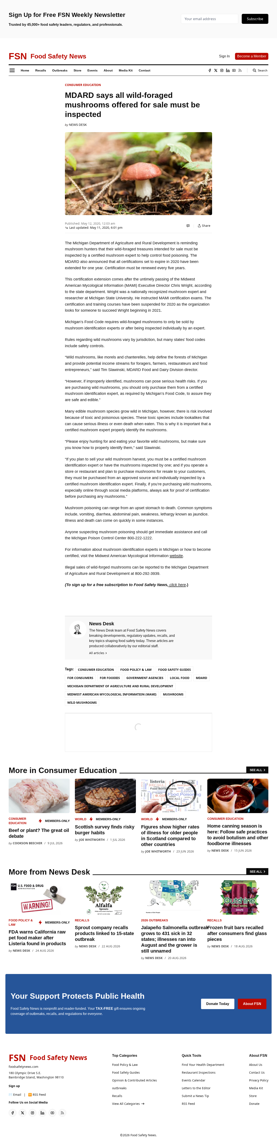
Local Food (179, 678)
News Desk (78, 124)
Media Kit (256, 1088)
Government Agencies (144, 678)
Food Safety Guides (174, 670)
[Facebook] (210, 70)
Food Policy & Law (136, 670)
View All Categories (126, 1104)
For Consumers (80, 678)
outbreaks (119, 1088)
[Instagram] (222, 70)
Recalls (82, 920)
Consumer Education (83, 85)
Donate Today (217, 1004)
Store (253, 1096)
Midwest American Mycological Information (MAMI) (111, 694)
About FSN (252, 1004)
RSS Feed (188, 1104)
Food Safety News (143, 1135)
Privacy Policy (258, 1080)
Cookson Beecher (27, 843)
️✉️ (15, 1094)
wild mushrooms (82, 702)
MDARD (201, 678)
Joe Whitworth (92, 840)
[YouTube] (234, 70)
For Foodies (110, 678)
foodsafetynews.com (23, 1067)
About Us (255, 1065)
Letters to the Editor (196, 1088)
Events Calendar (193, 1080)
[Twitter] (216, 70)
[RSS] (240, 70)
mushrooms (173, 694)
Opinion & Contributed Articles (134, 1080)
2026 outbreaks (154, 920)
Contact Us (257, 1072)
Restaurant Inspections (199, 1072)
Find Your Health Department (203, 1065)
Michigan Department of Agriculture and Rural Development (120, 686)
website (176, 556)
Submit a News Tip (195, 1096)
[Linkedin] (228, 70)
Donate (254, 1104)
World (80, 819)
